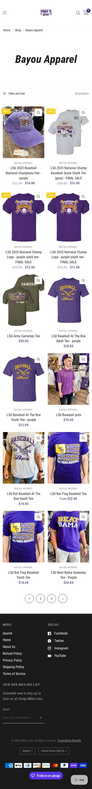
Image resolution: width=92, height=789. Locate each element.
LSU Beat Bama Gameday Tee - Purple (68, 575)
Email (6, 709)
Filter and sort (16, 93)
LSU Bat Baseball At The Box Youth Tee (23, 496)
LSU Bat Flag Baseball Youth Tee (23, 575)
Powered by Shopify (69, 740)
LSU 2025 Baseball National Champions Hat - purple (23, 173)
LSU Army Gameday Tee (23, 336)
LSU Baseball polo (68, 415)
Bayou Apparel (34, 30)
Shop (18, 30)
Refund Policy (12, 654)
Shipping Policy (13, 667)
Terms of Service (14, 674)
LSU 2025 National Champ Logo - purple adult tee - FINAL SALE (24, 257)
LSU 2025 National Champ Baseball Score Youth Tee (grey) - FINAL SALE (68, 173)
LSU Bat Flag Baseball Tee (68, 494)
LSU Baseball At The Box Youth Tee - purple (24, 417)
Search (7, 633)
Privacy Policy (12, 660)
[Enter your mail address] (40, 717)
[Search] (78, 12)
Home (6, 30)
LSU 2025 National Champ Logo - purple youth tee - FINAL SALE (68, 257)
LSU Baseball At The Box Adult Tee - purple (69, 338)
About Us (9, 647)
